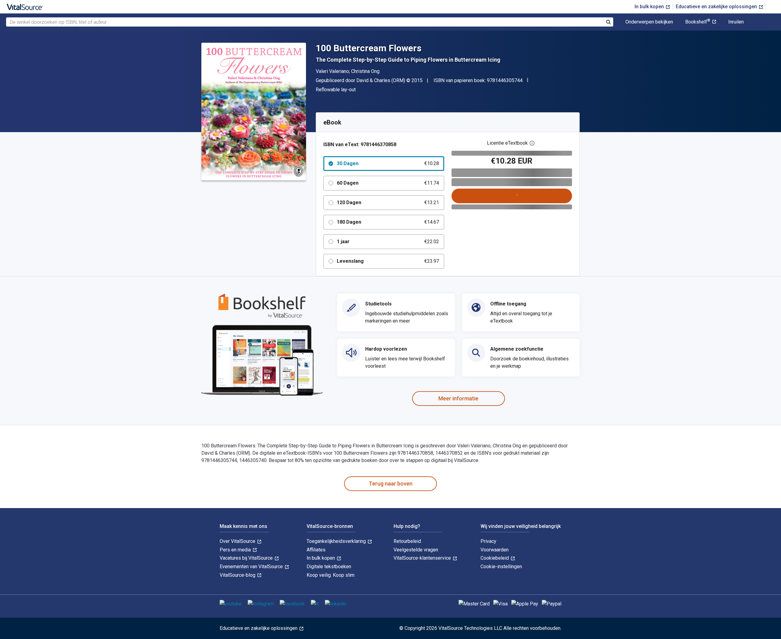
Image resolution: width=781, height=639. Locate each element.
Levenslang (388, 261)
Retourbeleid (407, 541)
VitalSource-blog (238, 575)
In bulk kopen (650, 6)
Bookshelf (697, 22)
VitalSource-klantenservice (423, 558)
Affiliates (316, 550)
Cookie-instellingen (501, 566)
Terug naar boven (390, 483)
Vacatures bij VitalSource (247, 558)
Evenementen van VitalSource (252, 566)
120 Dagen (388, 202)
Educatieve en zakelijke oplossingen (717, 6)
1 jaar (388, 241)
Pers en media (236, 550)
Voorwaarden (494, 550)
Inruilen (736, 22)
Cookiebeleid (495, 558)
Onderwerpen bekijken (649, 22)
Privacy (488, 541)
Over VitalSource (238, 541)
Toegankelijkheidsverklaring (337, 541)
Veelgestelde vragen (416, 550)
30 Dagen (388, 163)
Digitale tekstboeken (329, 566)
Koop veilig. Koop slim (331, 575)
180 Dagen (388, 222)
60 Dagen (388, 183)
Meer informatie (458, 398)
